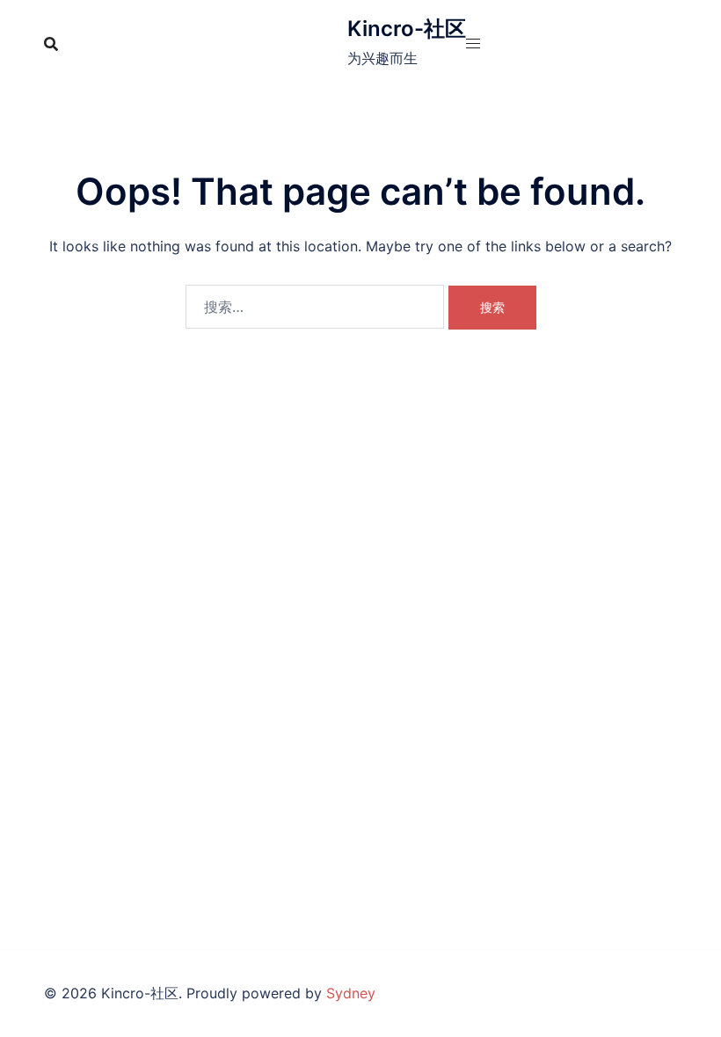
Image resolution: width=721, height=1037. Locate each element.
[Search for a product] (51, 44)
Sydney (350, 993)
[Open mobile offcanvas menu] (473, 43)
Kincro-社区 (406, 28)
